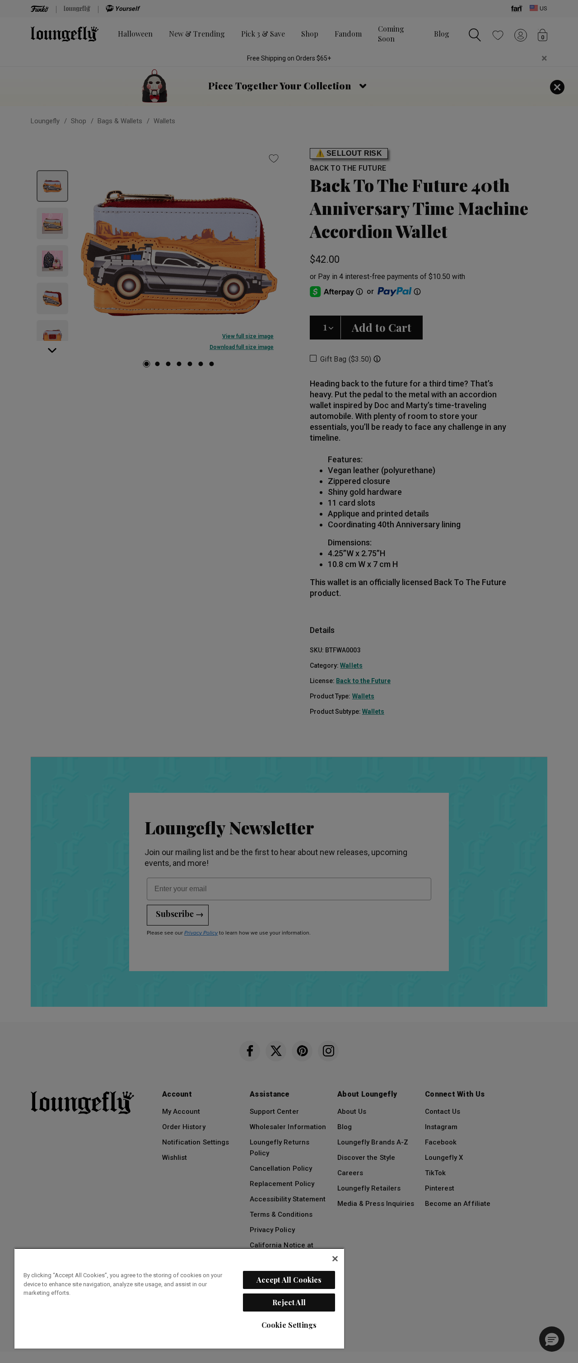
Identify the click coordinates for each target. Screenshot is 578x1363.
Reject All (289, 1302)
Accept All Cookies (289, 1279)
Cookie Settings (289, 1325)
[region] (179, 1298)
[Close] (335, 1258)
